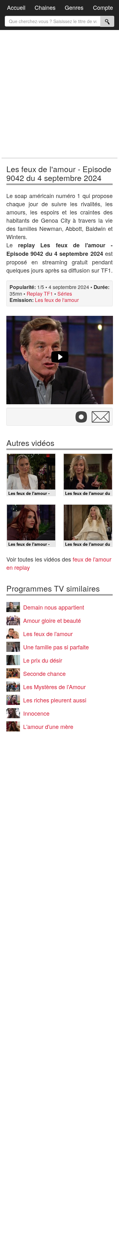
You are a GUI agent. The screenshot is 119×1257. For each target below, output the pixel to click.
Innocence (36, 713)
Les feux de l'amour (57, 299)
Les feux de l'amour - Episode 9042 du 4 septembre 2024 (58, 173)
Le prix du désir (42, 660)
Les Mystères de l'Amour (54, 687)
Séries (64, 293)
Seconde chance (44, 673)
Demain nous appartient (53, 607)
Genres (74, 7)
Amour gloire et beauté (52, 620)
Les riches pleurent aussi (54, 700)
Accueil (16, 7)
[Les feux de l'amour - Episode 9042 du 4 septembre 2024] (59, 360)
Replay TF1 (40, 293)
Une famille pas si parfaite (56, 647)
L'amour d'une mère (48, 726)
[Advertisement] (59, 94)
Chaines (45, 7)
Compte (103, 7)
